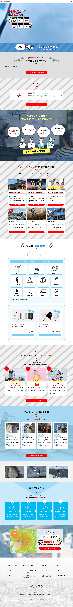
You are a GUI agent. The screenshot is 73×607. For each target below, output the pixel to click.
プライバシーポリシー (61, 575)
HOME (9, 563)
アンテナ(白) (8, 446)
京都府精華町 (56, 446)
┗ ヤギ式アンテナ (45, 572)
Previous (4, 436)
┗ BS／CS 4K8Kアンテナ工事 (28, 567)
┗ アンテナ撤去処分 (26, 575)
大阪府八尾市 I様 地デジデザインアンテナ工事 (48, 437)
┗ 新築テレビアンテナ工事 (28, 565)
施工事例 (44, 565)
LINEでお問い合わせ (12, 578)
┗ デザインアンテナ (45, 570)
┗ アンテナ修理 (26, 572)
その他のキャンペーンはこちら (36, 72)
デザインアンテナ (9, 435)
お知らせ (58, 565)
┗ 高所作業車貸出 (26, 577)
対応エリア (45, 563)
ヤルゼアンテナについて (12, 565)
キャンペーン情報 (60, 568)
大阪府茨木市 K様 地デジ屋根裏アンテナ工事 (31, 437)
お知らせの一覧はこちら (36, 104)
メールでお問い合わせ (12, 575)
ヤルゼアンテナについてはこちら (36, 400)
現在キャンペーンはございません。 (11, 66)
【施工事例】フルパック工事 (10, 445)
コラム (58, 570)
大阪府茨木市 (24, 446)
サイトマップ (59, 573)
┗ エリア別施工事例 (45, 568)
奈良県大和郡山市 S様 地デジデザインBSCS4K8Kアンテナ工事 (18, 437)
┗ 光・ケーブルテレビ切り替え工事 (29, 570)
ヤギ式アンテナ (25, 435)
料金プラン (10, 568)
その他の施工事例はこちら (36, 455)
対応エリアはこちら (49, 548)
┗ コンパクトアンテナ (46, 575)
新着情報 (58, 563)
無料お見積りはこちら (23, 335)
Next (68, 436)
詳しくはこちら (16, 204)
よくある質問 (10, 570)
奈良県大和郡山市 (13, 446)
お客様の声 (10, 573)
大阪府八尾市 (40, 446)
